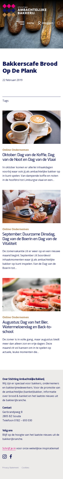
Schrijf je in (9, 448)
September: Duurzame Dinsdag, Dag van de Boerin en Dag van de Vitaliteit (29, 239)
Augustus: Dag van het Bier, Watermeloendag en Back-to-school (27, 327)
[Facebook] (12, 456)
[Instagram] (4, 456)
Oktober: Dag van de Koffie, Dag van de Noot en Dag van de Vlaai (29, 157)
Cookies (25, 467)
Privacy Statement (10, 467)
